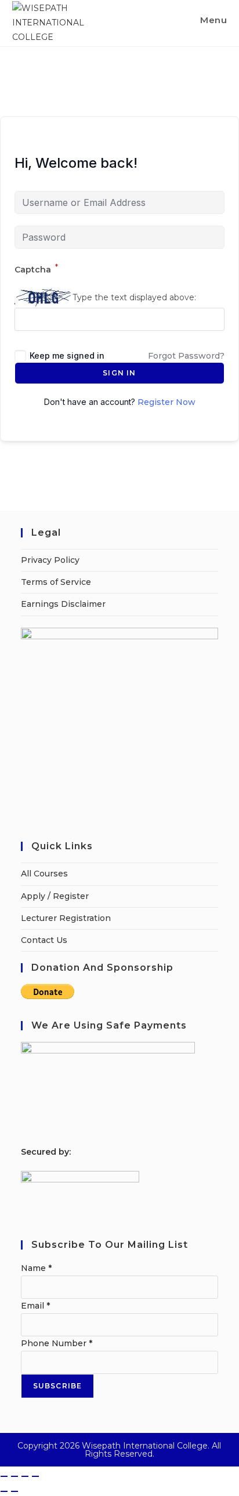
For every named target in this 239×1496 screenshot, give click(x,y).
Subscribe (57, 1385)
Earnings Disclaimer (63, 604)
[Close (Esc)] (35, 1476)
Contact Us (44, 940)
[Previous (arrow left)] (4, 1491)
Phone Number (56, 1343)
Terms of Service (56, 582)
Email (35, 1305)
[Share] (25, 1476)
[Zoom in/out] (4, 1476)
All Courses (44, 873)
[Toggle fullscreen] (14, 1476)
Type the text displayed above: (134, 297)
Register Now (166, 402)
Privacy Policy (50, 560)
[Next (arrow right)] (14, 1491)
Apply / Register (55, 896)
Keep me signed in (67, 355)
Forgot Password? (186, 356)
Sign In (119, 373)
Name (36, 1268)
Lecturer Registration (66, 918)
